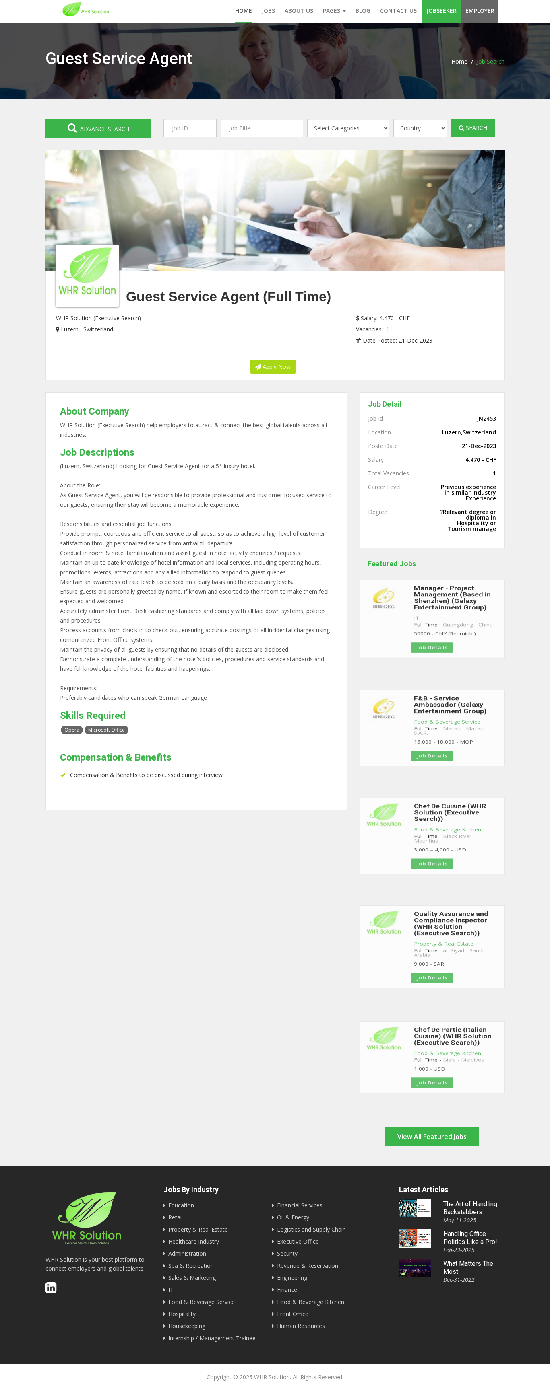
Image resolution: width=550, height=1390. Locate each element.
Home (243, 10)
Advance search (104, 129)
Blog (363, 10)
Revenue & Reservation (307, 1265)
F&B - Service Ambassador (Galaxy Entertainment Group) (450, 708)
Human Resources (301, 1326)
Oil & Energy (293, 1217)
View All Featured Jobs (432, 1136)
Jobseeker (441, 10)
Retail (175, 1217)
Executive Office (298, 1241)
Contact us (398, 10)
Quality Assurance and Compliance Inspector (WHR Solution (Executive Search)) (451, 928)
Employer (479, 10)
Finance (287, 1289)
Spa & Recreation (191, 1265)
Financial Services (300, 1205)
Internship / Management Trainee (212, 1338)
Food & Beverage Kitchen (447, 837)
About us (299, 10)
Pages (332, 10)
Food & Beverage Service (447, 730)
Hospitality (182, 1314)
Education (181, 1205)
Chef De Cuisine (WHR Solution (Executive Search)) (450, 816)
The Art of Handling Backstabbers (470, 1208)
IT (416, 627)
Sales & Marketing (192, 1277)
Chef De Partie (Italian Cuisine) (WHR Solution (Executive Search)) (453, 1040)
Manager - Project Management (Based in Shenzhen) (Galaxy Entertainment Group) (452, 602)
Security (287, 1253)
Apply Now (276, 366)
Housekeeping (186, 1326)
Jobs (268, 10)
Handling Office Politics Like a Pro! (470, 1238)
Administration (187, 1253)
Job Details (432, 664)
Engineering (292, 1277)
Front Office (292, 1314)
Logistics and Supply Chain (311, 1229)
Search (475, 128)
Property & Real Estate (443, 953)
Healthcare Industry (193, 1241)
